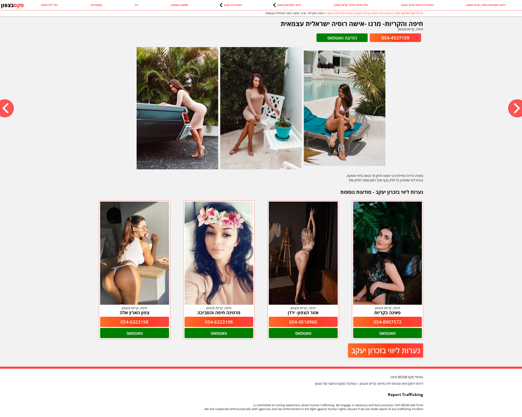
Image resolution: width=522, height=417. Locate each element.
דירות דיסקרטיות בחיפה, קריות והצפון (486, 5)
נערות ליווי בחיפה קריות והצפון (417, 5)
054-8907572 (387, 322)
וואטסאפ (387, 333)
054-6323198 (219, 322)
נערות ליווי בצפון (233, 5)
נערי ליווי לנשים (49, 5)
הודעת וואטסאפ (342, 38)
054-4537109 (395, 38)
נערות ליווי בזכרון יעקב (385, 350)
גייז (136, 5)
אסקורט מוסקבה (179, 5)
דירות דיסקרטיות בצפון (289, 5)
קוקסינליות (96, 5)
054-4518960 (303, 322)
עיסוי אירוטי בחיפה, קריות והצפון (351, 5)
